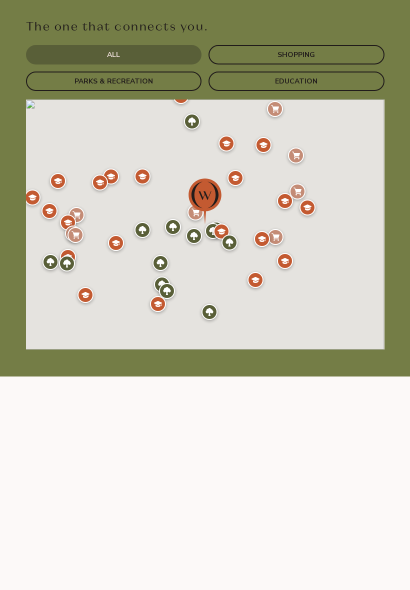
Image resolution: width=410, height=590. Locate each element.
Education (296, 81)
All (113, 55)
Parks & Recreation (113, 81)
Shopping (296, 55)
